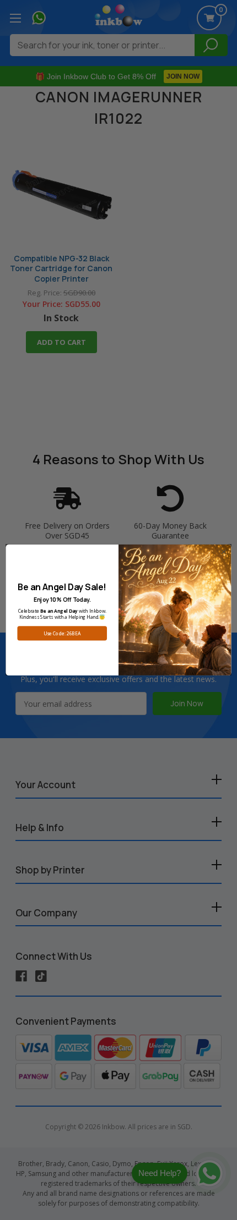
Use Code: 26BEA (62, 633)
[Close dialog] (224, 552)
